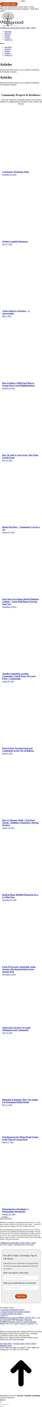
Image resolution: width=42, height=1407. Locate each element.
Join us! (2, 1400)
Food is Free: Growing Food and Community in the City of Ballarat (18, 749)
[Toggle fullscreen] (5, 1404)
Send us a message (11, 1318)
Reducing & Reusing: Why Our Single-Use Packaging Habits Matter (20, 1101)
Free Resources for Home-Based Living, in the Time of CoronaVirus (20, 1138)
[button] (21, 43)
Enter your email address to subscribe (19, 1283)
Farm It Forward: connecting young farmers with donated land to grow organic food (19, 969)
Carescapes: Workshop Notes (15, 172)
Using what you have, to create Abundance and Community (16, 1028)
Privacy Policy (31, 1344)
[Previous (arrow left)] (1, 1406)
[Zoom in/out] (8, 1404)
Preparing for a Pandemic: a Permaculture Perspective (15, 1210)
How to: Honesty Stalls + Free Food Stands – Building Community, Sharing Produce (20, 822)
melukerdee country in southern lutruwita (21, 1322)
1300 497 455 (29, 1318)
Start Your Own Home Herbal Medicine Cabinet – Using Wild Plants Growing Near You (20, 601)
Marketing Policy (6, 1346)
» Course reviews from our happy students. (15, 1312)
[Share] (3, 1404)
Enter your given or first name (15, 1273)
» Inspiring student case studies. (11, 1314)
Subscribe (21, 1296)
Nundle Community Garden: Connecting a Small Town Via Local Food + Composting (18, 676)
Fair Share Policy (6, 1344)
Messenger (28, 1320)
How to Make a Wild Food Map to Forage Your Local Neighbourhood (18, 384)
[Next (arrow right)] (3, 1406)
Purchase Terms (19, 1344)
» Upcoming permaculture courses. (12, 1310)
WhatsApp (19, 1320)
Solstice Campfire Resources (15, 241)
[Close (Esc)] (1, 1404)
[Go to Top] (21, 1394)
